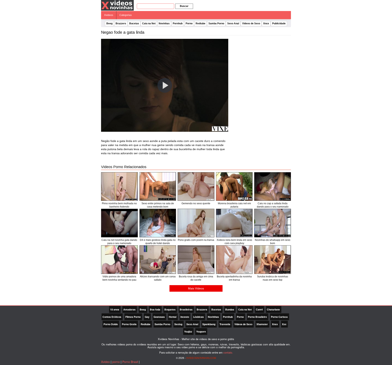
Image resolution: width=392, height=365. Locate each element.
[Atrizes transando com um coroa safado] (158, 260)
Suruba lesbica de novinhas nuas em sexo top (272, 278)
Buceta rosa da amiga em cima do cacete (196, 278)
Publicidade (279, 23)
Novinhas (164, 23)
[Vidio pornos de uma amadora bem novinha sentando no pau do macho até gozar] (119, 260)
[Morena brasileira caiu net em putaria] (234, 186)
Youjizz (188, 331)
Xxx (284, 324)
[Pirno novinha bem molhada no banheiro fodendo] (119, 186)
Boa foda (155, 309)
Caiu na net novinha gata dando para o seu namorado (119, 242)
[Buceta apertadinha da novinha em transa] (234, 260)
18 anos (114, 309)
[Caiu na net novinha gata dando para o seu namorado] (119, 223)
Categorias (125, 15)
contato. (228, 352)
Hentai (172, 317)
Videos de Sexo (251, 23)
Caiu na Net (149, 23)
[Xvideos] (117, 5)
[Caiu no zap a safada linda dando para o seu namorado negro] (272, 186)
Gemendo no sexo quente (196, 203)
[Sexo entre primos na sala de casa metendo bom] (158, 186)
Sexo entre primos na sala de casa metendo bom (157, 205)
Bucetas (134, 23)
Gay (147, 317)
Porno (189, 23)
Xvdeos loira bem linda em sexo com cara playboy (234, 242)
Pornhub (178, 23)
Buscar (184, 6)
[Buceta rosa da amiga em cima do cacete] (196, 260)
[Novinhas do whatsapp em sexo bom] (272, 223)
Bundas (229, 309)
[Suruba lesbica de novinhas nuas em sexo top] (272, 260)
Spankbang (208, 324)
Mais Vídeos (196, 288)
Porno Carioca (279, 317)
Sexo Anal (233, 23)
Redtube (200, 23)
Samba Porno (216, 23)
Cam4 (259, 309)
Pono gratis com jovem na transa (196, 240)
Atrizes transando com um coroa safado (158, 278)
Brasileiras (186, 309)
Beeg (109, 23)
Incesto (184, 317)
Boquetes (170, 309)
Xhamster (262, 324)
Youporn (201, 331)
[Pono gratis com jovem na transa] (196, 223)
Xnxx (266, 23)
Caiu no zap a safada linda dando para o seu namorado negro (272, 206)
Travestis (224, 324)
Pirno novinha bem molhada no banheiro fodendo (119, 205)
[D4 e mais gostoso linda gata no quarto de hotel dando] (158, 223)
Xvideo (105, 362)
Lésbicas (198, 317)
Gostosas (159, 317)
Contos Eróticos (111, 317)
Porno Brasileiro (257, 317)
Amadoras (129, 309)
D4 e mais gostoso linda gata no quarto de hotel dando (158, 242)
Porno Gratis (129, 324)
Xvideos (108, 15)
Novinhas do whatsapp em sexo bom (272, 242)
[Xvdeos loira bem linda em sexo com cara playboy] (234, 223)
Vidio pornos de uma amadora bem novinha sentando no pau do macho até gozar (119, 280)
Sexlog (178, 324)
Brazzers (121, 23)
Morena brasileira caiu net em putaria (234, 205)
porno (116, 362)
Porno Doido (111, 324)
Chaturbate (273, 309)
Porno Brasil (130, 362)
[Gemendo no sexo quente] (196, 186)
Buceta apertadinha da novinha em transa (234, 278)
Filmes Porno (133, 317)
